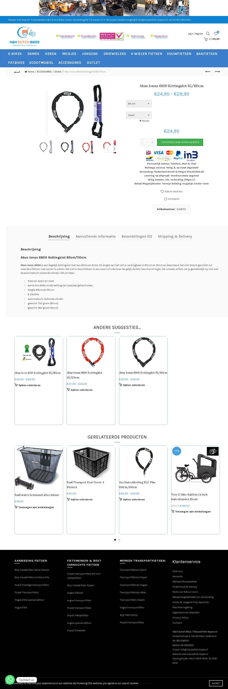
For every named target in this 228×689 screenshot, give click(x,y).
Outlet (93, 63)
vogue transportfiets (79, 600)
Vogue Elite (21, 607)
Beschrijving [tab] (59, 236)
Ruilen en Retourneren (185, 591)
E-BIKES (15, 54)
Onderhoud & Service (184, 586)
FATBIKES (16, 63)
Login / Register (195, 33)
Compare (173, 198)
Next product (217, 71)
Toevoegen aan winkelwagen (180, 142)
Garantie (177, 576)
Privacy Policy (180, 617)
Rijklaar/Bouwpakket (184, 581)
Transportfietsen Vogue (133, 584)
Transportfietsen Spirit (133, 569)
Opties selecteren (29, 385)
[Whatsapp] (10, 680)
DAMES (33, 54)
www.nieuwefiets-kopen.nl (195, 654)
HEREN (50, 54)
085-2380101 (182, 640)
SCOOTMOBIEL (41, 63)
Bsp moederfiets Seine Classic (32, 569)
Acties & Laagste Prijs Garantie (190, 602)
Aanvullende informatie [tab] (96, 236)
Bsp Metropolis (129, 615)
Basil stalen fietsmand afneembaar (37, 495)
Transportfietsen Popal (133, 577)
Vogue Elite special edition (29, 599)
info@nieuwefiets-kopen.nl (194, 649)
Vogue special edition (79, 623)
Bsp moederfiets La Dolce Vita (32, 577)
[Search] (208, 33)
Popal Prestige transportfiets (32, 584)
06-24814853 (186, 645)
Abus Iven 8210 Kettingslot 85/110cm (38, 373)
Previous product (208, 71)
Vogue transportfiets (132, 607)
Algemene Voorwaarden (186, 612)
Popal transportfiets (79, 607)
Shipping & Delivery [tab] (175, 236)
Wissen (145, 121)
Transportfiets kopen (132, 599)
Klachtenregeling (182, 607)
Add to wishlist (174, 191)
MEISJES (69, 54)
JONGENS (90, 54)
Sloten (58, 71)
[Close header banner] (222, 8)
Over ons (177, 571)
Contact (177, 622)
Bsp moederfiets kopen (80, 585)
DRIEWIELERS (114, 54)
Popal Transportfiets (27, 592)
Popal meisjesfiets (78, 615)
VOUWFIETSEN (179, 54)
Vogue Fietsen (75, 592)
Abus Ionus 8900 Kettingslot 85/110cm (143, 372)
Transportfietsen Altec (133, 592)
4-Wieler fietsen (146, 54)
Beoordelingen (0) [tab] (137, 236)
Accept (216, 683)
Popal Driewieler (76, 630)
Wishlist (218, 32)
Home (31, 71)
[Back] (17, 71)
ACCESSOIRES (69, 63)
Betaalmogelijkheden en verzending (192, 597)
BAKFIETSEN (206, 54)
